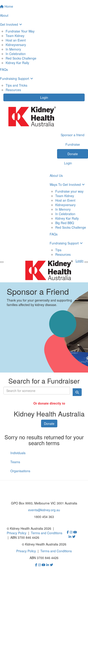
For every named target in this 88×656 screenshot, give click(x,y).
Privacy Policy (16, 533)
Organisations (20, 471)
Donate (49, 423)
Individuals (17, 453)
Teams (15, 462)
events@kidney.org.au (44, 510)
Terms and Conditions (46, 533)
